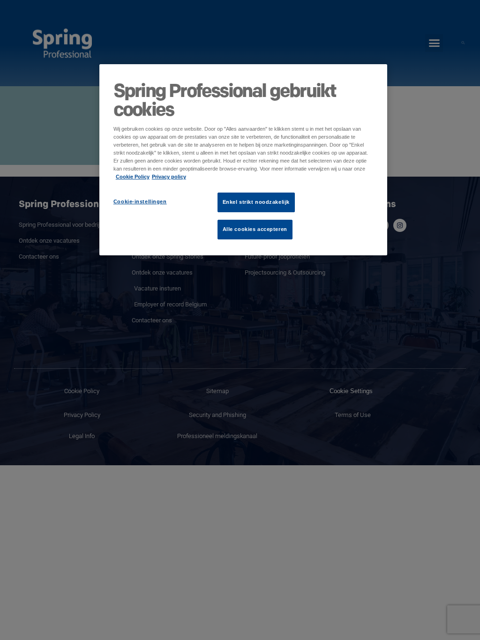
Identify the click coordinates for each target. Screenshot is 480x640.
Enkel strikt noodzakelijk (256, 202)
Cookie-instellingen (140, 201)
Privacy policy (169, 176)
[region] (243, 159)
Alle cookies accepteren (255, 229)
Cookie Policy (133, 176)
